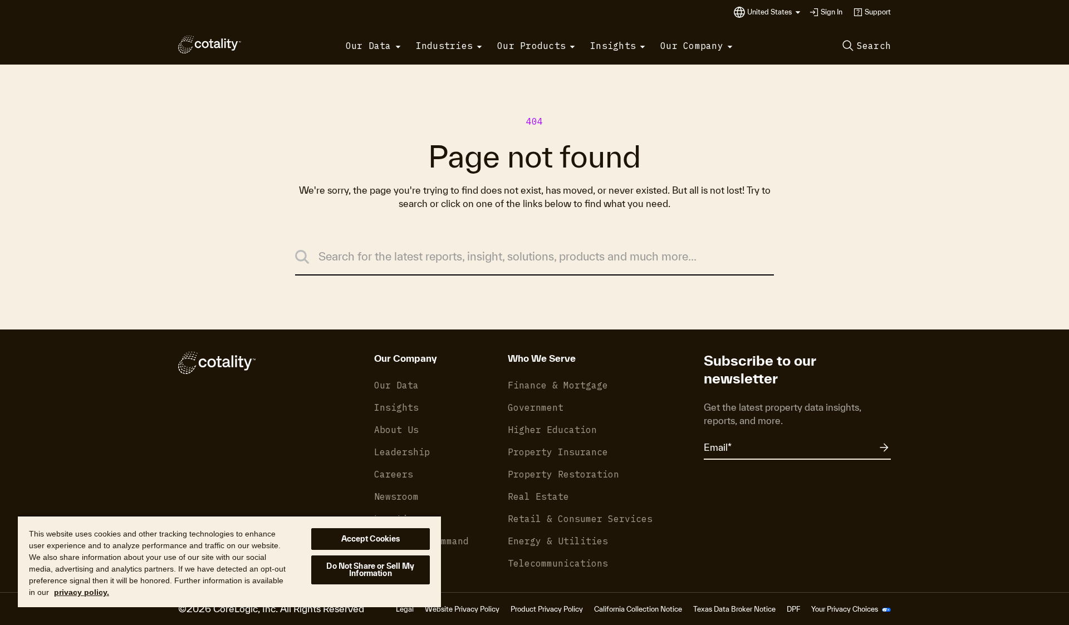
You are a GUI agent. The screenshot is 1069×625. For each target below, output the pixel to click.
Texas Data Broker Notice (734, 609)
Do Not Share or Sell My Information (370, 570)
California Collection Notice (638, 609)
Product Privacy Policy (547, 609)
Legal (405, 609)
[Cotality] (209, 44)
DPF (793, 609)
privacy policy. (81, 592)
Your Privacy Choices (845, 609)
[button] (774, 12)
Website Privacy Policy (462, 609)
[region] (229, 561)
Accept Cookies (370, 538)
